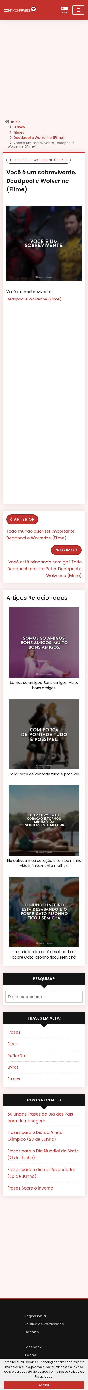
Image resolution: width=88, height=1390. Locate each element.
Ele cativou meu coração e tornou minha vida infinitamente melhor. (44, 863)
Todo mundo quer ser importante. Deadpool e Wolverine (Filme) (40, 534)
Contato (31, 1332)
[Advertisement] (44, 71)
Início (16, 121)
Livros (13, 1067)
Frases (19, 127)
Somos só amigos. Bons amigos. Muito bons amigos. (44, 685)
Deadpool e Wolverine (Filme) (39, 137)
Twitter (30, 1355)
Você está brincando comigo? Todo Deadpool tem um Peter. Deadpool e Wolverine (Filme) (44, 568)
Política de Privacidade (44, 1324)
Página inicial (35, 1316)
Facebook (33, 1347)
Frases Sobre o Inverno (30, 1188)
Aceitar (44, 1385)
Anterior (24, 519)
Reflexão (16, 1056)
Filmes (19, 132)
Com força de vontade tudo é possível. (44, 774)
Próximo (64, 550)
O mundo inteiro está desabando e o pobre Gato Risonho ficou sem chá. (44, 954)
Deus (13, 1044)
